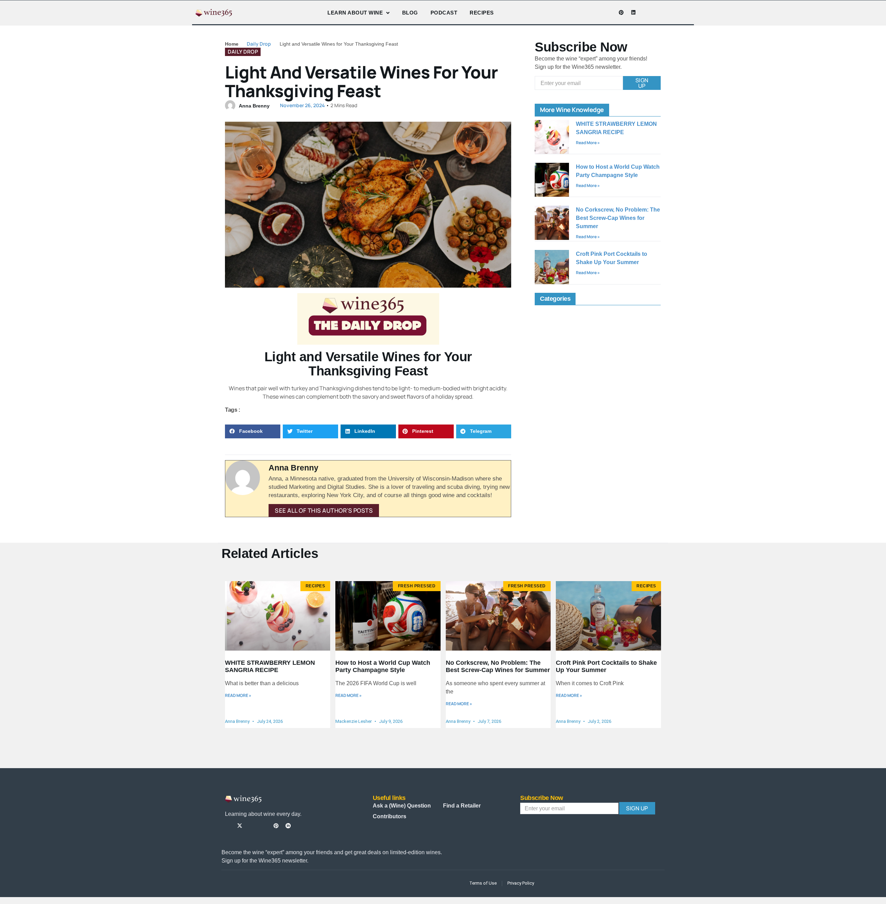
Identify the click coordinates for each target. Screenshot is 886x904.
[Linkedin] (633, 12)
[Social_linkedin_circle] (288, 825)
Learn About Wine (355, 13)
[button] (252, 432)
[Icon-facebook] (585, 12)
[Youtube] (609, 12)
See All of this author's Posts (324, 510)
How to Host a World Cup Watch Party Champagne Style (382, 666)
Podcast (444, 13)
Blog (410, 13)
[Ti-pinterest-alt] (276, 825)
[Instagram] (597, 12)
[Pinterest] (621, 12)
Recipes (482, 13)
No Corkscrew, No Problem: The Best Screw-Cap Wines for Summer (618, 218)
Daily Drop (259, 43)
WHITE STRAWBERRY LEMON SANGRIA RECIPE (270, 666)
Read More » (588, 143)
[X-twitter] (239, 825)
